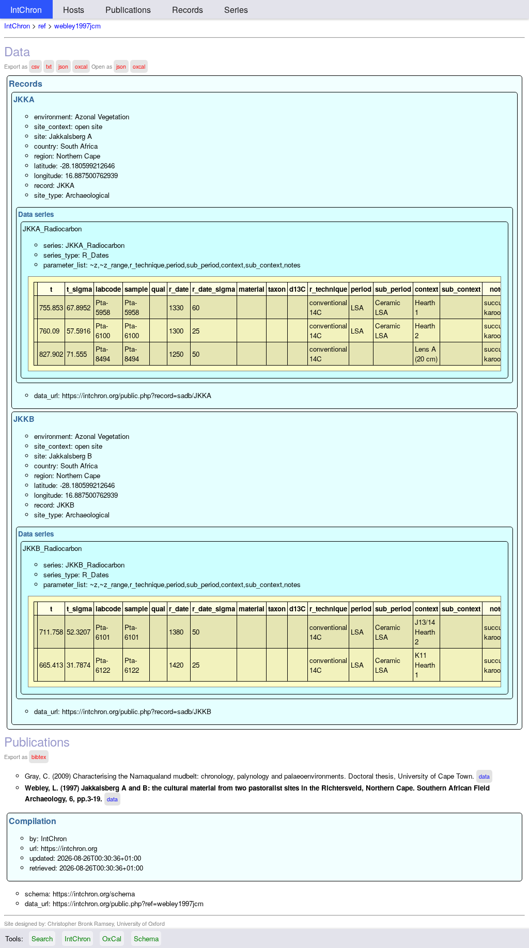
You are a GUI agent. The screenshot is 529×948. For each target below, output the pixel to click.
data (484, 776)
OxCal (111, 938)
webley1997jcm (77, 25)
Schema (146, 938)
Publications (128, 9)
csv (35, 66)
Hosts (73, 9)
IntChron (26, 9)
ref (42, 25)
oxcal (81, 66)
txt (49, 66)
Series (236, 9)
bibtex (39, 757)
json (63, 66)
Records (187, 9)
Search (42, 938)
